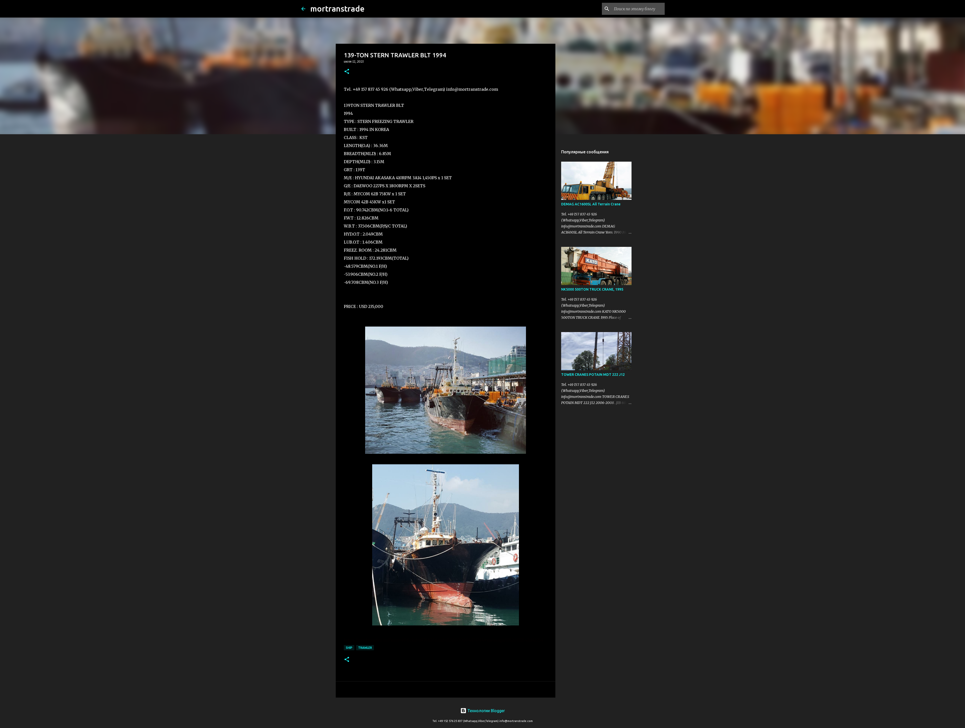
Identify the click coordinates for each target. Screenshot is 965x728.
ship (349, 647)
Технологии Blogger (485, 710)
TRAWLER (365, 647)
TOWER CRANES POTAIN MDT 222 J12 (593, 375)
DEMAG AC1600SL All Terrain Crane (590, 204)
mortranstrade (337, 8)
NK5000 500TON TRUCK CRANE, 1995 (592, 289)
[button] (347, 71)
